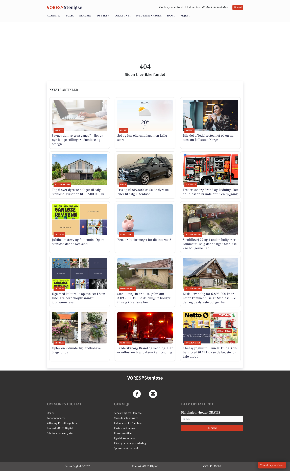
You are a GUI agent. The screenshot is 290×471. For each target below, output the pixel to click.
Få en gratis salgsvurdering (130, 443)
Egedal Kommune (124, 438)
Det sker (103, 15)
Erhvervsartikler (123, 433)
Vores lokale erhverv (126, 418)
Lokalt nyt (123, 15)
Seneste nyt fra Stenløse (128, 413)
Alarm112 (53, 15)
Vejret (185, 15)
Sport (171, 15)
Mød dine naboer (148, 15)
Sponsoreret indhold (126, 448)
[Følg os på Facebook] (137, 394)
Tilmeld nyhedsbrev (272, 465)
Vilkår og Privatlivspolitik (62, 423)
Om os (50, 413)
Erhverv (85, 15)
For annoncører (56, 418)
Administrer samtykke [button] (60, 433)
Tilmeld (238, 7)
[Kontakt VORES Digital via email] (153, 394)
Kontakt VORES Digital (60, 428)
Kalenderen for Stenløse (128, 423)
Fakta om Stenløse (124, 428)
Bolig (70, 15)
